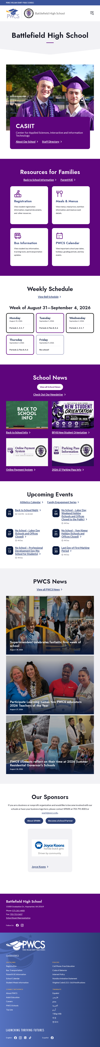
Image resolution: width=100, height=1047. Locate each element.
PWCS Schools (12, 1005)
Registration (23, 201)
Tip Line (9, 1009)
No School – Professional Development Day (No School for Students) (29, 550)
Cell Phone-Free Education (63, 966)
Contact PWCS (12, 955)
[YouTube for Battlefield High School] (27, 925)
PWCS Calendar (67, 243)
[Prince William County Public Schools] (20, 2)
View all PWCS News (48, 589)
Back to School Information (39, 179)
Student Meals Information (17, 982)
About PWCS (11, 993)
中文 (54, 1018)
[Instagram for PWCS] (20, 1037)
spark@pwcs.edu (50, 812)
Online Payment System (19, 469)
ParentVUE (66, 179)
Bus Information (25, 243)
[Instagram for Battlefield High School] (22, 925)
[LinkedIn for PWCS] (25, 1037)
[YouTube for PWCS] (35, 1037)
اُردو (54, 1009)
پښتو (54, 1001)
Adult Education (13, 997)
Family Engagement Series (61, 502)
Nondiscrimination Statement (64, 978)
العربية (55, 1005)
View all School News (50, 387)
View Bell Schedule (48, 296)
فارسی (55, 997)
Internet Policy (58, 974)
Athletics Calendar (30, 502)
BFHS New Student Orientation (69, 432)
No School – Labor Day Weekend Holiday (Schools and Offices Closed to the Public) (73, 515)
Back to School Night (26, 510)
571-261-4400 (18, 910)
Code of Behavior (59, 970)
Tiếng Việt (56, 1013)
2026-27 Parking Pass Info (66, 469)
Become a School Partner (60, 820)
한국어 (55, 1022)
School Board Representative (18, 918)
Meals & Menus (67, 201)
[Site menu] (92, 13)
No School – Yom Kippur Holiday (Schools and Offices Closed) (74, 533)
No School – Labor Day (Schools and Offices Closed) (27, 533)
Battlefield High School (50, 13)
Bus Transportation (14, 970)
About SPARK (33, 820)
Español (55, 993)
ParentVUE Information (16, 974)
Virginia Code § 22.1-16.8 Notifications (68, 982)
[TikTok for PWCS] (30, 1037)
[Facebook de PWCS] (52, 1037)
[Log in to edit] (25, 1030)
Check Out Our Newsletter (48, 394)
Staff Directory (50, 141)
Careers (9, 1001)
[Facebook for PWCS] (15, 1037)
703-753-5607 (16, 914)
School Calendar (13, 978)
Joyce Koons (39, 866)
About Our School (25, 141)
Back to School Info (17, 432)
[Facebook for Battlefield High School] (17, 925)
